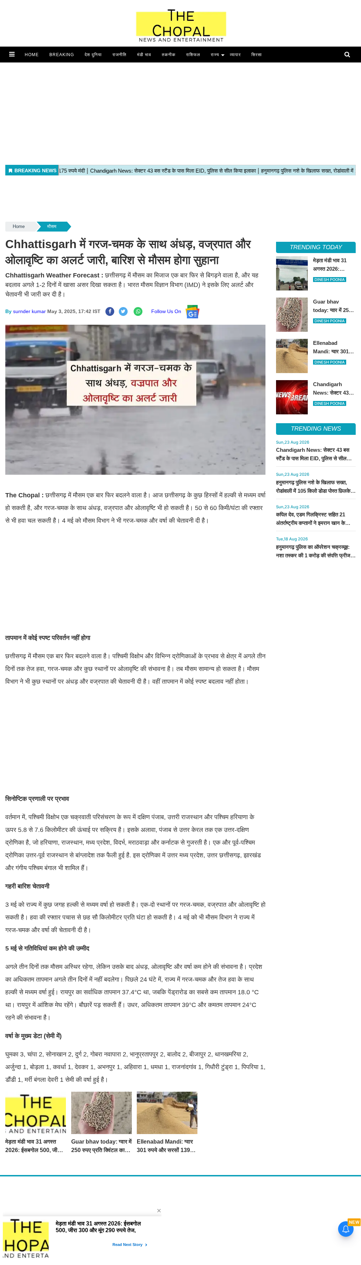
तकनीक (169, 54)
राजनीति (119, 54)
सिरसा (256, 54)
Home (32, 54)
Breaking (61, 54)
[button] (11, 54)
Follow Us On (168, 311)
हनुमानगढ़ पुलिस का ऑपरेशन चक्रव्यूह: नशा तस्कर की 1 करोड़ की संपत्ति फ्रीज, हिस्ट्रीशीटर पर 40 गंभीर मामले (314, 555)
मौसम (51, 226)
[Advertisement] (180, 111)
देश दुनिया (93, 54)
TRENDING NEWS (316, 428)
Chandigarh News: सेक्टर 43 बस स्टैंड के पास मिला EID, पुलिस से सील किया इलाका (312, 458)
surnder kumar (29, 311)
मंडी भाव (144, 54)
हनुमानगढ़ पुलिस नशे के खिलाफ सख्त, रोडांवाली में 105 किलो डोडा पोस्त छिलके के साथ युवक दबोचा (316, 490)
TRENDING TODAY (316, 247)
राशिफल (193, 54)
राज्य (215, 54)
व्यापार (235, 54)
